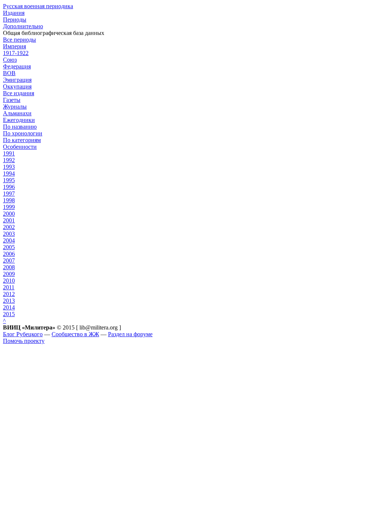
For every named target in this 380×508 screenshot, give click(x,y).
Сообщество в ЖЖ (75, 334)
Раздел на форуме (130, 334)
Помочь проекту (24, 341)
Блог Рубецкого (23, 334)
